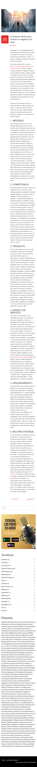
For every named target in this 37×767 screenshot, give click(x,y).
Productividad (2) (6, 598)
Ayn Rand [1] (19, 633)
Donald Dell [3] (20, 657)
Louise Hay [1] (17, 711)
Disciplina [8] (5, 657)
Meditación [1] (26, 718)
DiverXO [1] (12, 657)
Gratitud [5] (23, 681)
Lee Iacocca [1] (21, 709)
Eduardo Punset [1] (22, 659)
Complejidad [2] (7, 644)
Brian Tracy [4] (28, 637)
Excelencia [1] (16, 670)
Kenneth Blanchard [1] (28, 705)
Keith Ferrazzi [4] (17, 705)
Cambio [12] (26, 639)
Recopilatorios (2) (6, 604)
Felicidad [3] (28, 672)
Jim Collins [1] (27, 698)
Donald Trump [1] (29, 657)
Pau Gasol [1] (11, 735)
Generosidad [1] (6, 679)
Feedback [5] (21, 672)
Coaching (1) (5, 562)
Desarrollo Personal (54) (8, 568)
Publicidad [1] (15, 742)
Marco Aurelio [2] (6, 716)
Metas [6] (6, 720)
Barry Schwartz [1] (17, 635)
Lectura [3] (13, 709)
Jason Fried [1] (5, 698)
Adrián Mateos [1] (31, 622)
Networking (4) (5, 595)
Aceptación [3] (5, 622)
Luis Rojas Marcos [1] (28, 711)
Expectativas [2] (29, 670)
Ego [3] (22, 661)
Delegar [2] (23, 652)
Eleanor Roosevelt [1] (11, 663)
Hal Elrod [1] (23, 685)
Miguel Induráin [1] (19, 720)
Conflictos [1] (15, 646)
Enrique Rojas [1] (16, 665)
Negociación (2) (5, 592)
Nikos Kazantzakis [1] (15, 729)
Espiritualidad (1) (6, 574)
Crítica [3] (19, 648)
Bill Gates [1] (26, 635)
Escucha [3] (4, 668)
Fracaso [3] (13, 676)
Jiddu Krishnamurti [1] (16, 698)
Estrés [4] (29, 668)
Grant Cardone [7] (14, 681)
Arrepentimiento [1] (25, 628)
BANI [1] (31, 633)
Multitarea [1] (16, 724)
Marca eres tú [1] (30, 713)
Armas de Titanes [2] (14, 628)
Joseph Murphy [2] (6, 705)
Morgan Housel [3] (26, 722)
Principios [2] (16, 740)
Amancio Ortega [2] (16, 624)
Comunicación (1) (6, 565)
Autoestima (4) (5, 559)
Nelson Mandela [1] (14, 726)
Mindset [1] (4, 722)
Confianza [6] (26, 644)
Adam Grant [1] (21, 622)
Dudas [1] (4, 659)
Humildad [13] (11, 687)
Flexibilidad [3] (23, 674)
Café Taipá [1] (10, 639)
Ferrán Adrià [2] (6, 674)
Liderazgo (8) (5, 583)
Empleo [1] (28, 663)
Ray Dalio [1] (12, 744)
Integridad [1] (19, 692)
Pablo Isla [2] (15, 733)
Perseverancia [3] (6, 737)
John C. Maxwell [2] (13, 700)
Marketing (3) (5, 589)
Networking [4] (24, 726)
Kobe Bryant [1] (26, 707)
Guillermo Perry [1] (20, 683)
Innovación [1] (11, 692)
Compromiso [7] (17, 644)
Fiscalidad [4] (15, 674)
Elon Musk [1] (21, 663)
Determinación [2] (16, 655)
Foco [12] (30, 674)
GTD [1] (12, 683)
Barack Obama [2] (6, 635)
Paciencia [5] (23, 733)
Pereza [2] (27, 735)
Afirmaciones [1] (6, 624)
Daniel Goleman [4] (23, 650)
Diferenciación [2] (26, 655)
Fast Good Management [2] (9, 672)
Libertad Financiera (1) (7, 577)
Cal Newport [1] (18, 639)
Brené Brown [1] (19, 637)
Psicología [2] (7, 742)
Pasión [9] (30, 733)
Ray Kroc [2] (20, 744)
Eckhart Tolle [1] (12, 659)
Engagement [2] (6, 665)
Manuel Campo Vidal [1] (19, 713)
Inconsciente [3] (6, 689)
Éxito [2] (22, 670)
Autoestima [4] (31, 631)
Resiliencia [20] (29, 746)
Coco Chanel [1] (22, 642)
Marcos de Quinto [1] (17, 716)
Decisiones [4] (16, 652)
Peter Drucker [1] (17, 737)
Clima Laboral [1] (13, 642)
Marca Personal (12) (7, 586)
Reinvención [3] (12, 746)
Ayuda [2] (26, 633)
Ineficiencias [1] (15, 689)
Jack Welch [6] (19, 696)
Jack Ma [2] (11, 696)
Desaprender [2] (6, 655)
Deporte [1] (30, 652)
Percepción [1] (19, 735)
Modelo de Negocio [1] (14, 722)
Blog (13, 45)
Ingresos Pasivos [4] (26, 689)
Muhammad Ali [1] (6, 724)
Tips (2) (3, 607)
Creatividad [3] (23, 646)
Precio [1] (10, 740)
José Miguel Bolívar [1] (27, 702)
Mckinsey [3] (18, 718)
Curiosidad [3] (26, 648)
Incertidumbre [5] (26, 687)
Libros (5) (4, 580)
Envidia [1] (30, 665)
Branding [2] (10, 637)
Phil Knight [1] (26, 737)
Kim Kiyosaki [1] (6, 707)
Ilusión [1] (18, 687)
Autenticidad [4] (14, 631)
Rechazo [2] (27, 744)
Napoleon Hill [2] (25, 724)
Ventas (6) (4, 610)
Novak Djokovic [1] (8, 731)
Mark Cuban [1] (28, 716)
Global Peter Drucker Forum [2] (20, 679)
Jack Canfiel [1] (23, 694)
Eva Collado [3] (7, 670)
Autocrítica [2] (23, 631)
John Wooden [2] (24, 700)
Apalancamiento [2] (13, 626)
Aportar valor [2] (24, 626)
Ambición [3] (26, 624)
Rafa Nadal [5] (23, 742)
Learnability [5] (5, 709)
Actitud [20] (13, 622)
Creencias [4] (7, 648)
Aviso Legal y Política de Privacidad (26, 762)
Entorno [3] (24, 665)
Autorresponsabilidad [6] (8, 633)
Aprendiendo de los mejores (20, 357)
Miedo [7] (11, 720)
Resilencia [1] (21, 746)
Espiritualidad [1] (13, 668)
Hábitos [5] (16, 685)
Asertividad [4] (5, 631)
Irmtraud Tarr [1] (14, 694)
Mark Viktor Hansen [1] (8, 718)
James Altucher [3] (29, 696)
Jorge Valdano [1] (15, 702)
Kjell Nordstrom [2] (16, 707)
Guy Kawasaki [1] (8, 685)
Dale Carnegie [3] (12, 650)
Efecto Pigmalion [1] (14, 661)
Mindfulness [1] (29, 720)
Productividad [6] (25, 740)
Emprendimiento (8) (7, 571)
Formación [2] (5, 676)
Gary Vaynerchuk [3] (22, 676)
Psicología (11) (5, 601)
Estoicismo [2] (22, 668)
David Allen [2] (7, 652)
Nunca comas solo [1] (20, 731)
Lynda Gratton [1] (6, 713)
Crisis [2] (13, 648)
